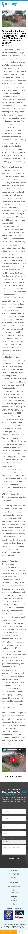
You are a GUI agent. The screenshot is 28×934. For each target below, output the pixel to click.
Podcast (14, 901)
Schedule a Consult (8, 932)
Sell (14, 891)
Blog (14, 903)
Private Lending (14, 892)
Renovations (14, 888)
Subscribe (14, 900)
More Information (14, 858)
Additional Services (14, 885)
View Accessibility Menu (18, 926)
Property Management (14, 886)
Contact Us (14, 904)
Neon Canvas (23, 927)
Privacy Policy (6, 926)
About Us (14, 898)
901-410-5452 (14, 877)
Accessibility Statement (7, 927)
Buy (14, 889)
